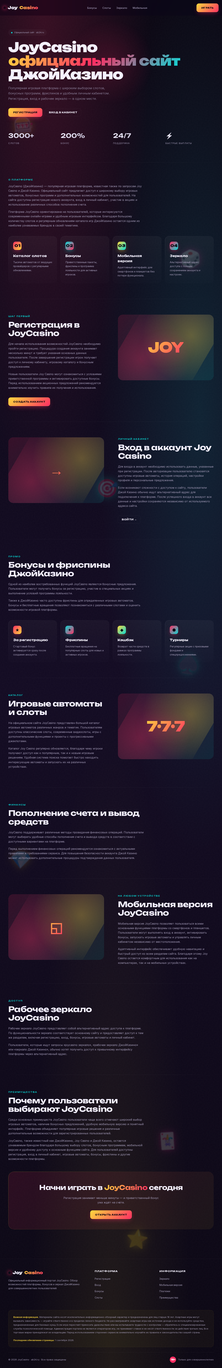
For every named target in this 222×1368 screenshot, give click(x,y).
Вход (98, 1284)
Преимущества (168, 1297)
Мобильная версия (170, 1284)
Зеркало (121, 8)
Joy (23, 7)
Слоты (106, 8)
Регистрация (102, 1278)
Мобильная (140, 8)
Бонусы (92, 8)
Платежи (164, 1291)
